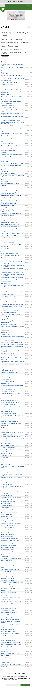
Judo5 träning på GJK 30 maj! (7, 107)
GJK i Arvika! (3, 257)
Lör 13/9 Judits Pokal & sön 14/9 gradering (10, 253)
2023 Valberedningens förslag (8, 660)
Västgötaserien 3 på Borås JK (7, 565)
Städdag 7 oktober (5, 563)
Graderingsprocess (5, 188)
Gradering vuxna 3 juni (6, 94)
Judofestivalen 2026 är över (7, 105)
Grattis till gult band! (5, 283)
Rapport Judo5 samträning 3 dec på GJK (10, 543)
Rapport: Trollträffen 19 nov (7, 549)
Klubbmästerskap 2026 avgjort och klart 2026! (11, 133)
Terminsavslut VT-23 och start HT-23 (9, 638)
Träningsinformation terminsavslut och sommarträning (13, 86)
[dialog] (16, 679)
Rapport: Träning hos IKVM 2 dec (8, 545)
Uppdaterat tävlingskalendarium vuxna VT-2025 (12, 342)
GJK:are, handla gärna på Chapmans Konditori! (12, 532)
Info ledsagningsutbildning (7, 143)
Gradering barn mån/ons (6, 464)
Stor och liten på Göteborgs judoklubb (9, 82)
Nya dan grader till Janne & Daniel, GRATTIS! (11, 200)
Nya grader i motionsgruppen (7, 529)
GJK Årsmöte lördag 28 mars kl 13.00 (9, 145)
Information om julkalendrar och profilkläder (11, 406)
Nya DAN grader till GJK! (6, 99)
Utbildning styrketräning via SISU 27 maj (10, 617)
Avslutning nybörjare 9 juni (7, 453)
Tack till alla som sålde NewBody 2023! (9, 538)
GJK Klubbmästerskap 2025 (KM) (8, 324)
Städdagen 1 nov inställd (6, 220)
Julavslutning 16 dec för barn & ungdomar (10, 190)
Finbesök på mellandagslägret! (8, 353)
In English (5, 27)
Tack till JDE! (3, 635)
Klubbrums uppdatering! (6, 148)
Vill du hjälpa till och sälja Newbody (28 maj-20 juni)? (13, 89)
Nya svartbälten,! (5, 316)
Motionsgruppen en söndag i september (10, 569)
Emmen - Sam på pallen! (6, 560)
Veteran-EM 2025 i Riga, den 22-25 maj (9, 296)
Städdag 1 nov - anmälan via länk (8, 231)
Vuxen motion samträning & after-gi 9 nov (10, 393)
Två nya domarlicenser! (6, 395)
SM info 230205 (4, 666)
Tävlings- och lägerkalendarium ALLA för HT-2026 (12, 67)
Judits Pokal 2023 (4, 556)
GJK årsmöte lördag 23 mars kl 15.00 (9, 512)
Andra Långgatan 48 (16, 49)
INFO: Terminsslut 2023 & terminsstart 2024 (11, 523)
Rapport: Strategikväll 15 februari (8, 510)
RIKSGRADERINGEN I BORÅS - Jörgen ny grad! (11, 423)
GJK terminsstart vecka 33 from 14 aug (9, 592)
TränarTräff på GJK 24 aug (7, 434)
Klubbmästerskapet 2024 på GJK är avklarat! (11, 497)
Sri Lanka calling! (4, 171)
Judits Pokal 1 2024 (5, 507)
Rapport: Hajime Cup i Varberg (8, 631)
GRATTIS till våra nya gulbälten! (8, 578)
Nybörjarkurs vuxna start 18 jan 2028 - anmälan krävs (13, 179)
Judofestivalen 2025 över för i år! (8, 299)
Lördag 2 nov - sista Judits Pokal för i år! (10, 402)
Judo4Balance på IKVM (6, 455)
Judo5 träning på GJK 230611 (7, 610)
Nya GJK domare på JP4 (6, 554)
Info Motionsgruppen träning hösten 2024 (10, 436)
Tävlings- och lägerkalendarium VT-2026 (10, 183)
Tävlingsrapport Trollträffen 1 (7, 627)
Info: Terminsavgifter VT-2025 (7, 340)
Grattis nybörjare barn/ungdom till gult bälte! (11, 195)
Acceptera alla (25, 685)
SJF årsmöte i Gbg (5, 330)
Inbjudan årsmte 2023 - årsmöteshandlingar (11, 664)
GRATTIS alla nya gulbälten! (7, 430)
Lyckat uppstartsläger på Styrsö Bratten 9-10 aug (12, 272)
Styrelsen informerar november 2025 (9, 208)
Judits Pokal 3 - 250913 (6, 251)
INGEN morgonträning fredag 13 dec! (9, 372)
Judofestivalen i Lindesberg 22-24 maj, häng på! (12, 128)
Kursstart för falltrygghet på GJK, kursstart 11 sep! (12, 586)
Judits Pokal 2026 (4, 185)
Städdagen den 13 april (6, 484)
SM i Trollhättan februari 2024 (7, 516)
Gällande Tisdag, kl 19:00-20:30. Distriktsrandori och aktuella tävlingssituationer (12, 583)
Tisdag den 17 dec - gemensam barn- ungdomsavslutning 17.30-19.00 (9, 369)
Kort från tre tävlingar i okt (7, 409)
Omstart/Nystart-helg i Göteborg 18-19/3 (10, 653)
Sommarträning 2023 (5, 599)
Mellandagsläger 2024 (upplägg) (8, 413)
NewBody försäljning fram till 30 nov (9, 222)
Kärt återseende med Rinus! (7, 462)
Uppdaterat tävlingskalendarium (8, 240)
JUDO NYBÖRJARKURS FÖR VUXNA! (8, 525)
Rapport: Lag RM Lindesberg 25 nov (9, 547)
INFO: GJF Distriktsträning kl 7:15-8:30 (9, 404)
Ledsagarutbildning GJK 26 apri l (8, 125)
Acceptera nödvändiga (13, 685)
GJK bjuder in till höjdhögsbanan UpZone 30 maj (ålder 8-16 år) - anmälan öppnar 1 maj (12, 117)
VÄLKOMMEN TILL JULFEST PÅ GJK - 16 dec (10, 540)
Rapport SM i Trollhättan (6, 514)
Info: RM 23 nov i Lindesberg (7, 381)
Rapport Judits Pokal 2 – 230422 (8, 640)
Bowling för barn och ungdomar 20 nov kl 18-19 (12, 233)
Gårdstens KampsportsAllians (8, 150)
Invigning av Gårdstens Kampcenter (9, 319)
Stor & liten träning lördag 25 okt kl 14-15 (10, 229)
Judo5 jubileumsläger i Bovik (7, 580)
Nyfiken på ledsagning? (6, 169)
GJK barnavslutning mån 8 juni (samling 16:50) (11, 96)
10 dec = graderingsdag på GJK (8, 534)
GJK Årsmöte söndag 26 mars (7, 647)
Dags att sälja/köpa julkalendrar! (8, 235)
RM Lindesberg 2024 (5, 472)
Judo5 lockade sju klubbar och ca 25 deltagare (11, 558)
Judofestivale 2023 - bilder (7, 614)
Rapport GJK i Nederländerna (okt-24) (9, 400)
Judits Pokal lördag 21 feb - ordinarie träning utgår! (12, 154)
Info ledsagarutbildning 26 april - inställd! (10, 120)
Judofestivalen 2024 (5, 470)
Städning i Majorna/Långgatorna (8, 84)
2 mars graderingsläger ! (6, 503)
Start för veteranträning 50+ (7, 527)
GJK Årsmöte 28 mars (5, 135)
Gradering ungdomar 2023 (7, 603)
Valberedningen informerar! (7, 505)
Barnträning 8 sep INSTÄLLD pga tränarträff (11, 255)
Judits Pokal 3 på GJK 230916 (7, 574)
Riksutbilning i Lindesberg (7, 576)
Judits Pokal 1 (4, 152)
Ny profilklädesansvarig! (6, 495)
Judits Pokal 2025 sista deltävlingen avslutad (11, 213)
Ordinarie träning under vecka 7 (8, 159)
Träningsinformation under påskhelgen (10, 310)
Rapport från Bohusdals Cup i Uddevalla (10, 624)
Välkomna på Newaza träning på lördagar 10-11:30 (12, 439)
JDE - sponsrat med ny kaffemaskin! (9, 551)
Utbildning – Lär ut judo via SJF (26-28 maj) (10, 619)
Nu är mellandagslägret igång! (8, 355)
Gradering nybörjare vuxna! (7, 374)
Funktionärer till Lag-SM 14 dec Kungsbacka (11, 377)
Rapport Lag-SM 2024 (5, 367)
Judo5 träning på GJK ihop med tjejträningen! (11, 101)
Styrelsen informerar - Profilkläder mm (10, 633)
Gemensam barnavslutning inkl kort (9, 612)
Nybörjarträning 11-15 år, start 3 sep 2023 (10, 588)
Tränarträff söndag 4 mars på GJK (8, 658)
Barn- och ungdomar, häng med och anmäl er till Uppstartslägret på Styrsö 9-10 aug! (12, 278)
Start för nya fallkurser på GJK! (8, 521)
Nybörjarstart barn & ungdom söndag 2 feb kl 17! (12, 344)
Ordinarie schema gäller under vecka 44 (10, 224)
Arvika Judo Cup (4, 425)
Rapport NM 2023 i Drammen (7, 629)
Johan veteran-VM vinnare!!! (7, 215)
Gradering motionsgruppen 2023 (8, 606)
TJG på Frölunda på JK (6, 383)
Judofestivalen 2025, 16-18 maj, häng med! (10, 314)
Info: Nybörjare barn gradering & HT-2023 (10, 597)
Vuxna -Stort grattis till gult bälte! (8, 198)
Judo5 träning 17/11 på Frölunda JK (9, 391)
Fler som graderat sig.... (6, 281)
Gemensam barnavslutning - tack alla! (9, 445)
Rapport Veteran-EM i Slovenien (8, 608)
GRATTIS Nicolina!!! (5, 427)
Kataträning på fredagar (6, 411)
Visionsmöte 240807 (5, 441)
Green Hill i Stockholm (6, 590)
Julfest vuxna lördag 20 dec (7, 218)
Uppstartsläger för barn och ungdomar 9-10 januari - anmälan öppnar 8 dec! (11, 202)
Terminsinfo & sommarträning (8, 294)
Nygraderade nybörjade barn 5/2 (8, 669)
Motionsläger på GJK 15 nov (7, 237)
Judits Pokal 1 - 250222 (6, 334)
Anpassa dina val (6, 681)
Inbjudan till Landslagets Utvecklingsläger (10, 642)
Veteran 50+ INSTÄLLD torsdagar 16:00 (9, 421)
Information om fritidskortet (7, 242)
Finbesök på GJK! (4, 246)
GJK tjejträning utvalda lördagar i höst (9, 70)
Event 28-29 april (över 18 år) (7, 651)
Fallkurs (2, 567)
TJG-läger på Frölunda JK (6, 460)
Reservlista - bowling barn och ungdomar (10, 226)
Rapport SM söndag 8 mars (7, 156)
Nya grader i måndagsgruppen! (8, 447)
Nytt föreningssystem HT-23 (7, 595)
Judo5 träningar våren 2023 (7, 649)
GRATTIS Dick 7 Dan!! (5, 332)
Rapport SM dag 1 (5, 161)
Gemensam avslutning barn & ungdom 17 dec (11, 364)
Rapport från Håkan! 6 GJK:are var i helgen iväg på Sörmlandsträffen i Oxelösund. (12, 500)
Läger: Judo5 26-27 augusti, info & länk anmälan (12, 601)
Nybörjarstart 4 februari (6, 518)
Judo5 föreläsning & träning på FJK (8, 389)
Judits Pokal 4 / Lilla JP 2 (6, 398)
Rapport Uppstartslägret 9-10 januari (9, 173)
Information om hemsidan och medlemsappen (11, 419)
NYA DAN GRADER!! (5, 248)
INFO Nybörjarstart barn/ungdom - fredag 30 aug (12, 432)
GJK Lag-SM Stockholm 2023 (7, 536)
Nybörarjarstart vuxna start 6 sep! (9, 443)
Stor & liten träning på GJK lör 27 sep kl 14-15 (11, 244)
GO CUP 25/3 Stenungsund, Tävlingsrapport (11, 644)
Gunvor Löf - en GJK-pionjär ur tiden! (9, 289)
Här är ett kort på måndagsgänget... (9, 312)
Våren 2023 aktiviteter (6, 655)
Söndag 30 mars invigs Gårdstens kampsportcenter (8, 321)
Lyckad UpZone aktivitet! (6, 103)
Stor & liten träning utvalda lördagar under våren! (12, 163)
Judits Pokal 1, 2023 (5, 662)
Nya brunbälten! (4, 457)
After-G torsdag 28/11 (6, 379)
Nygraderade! (4, 480)
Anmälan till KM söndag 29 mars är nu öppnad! (11, 138)
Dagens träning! (4, 181)
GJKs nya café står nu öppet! (7, 205)
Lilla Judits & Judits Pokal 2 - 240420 (9, 482)
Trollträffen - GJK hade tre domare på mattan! (11, 477)
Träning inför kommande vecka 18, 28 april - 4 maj (12, 304)
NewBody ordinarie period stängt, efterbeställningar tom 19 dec (8, 192)
